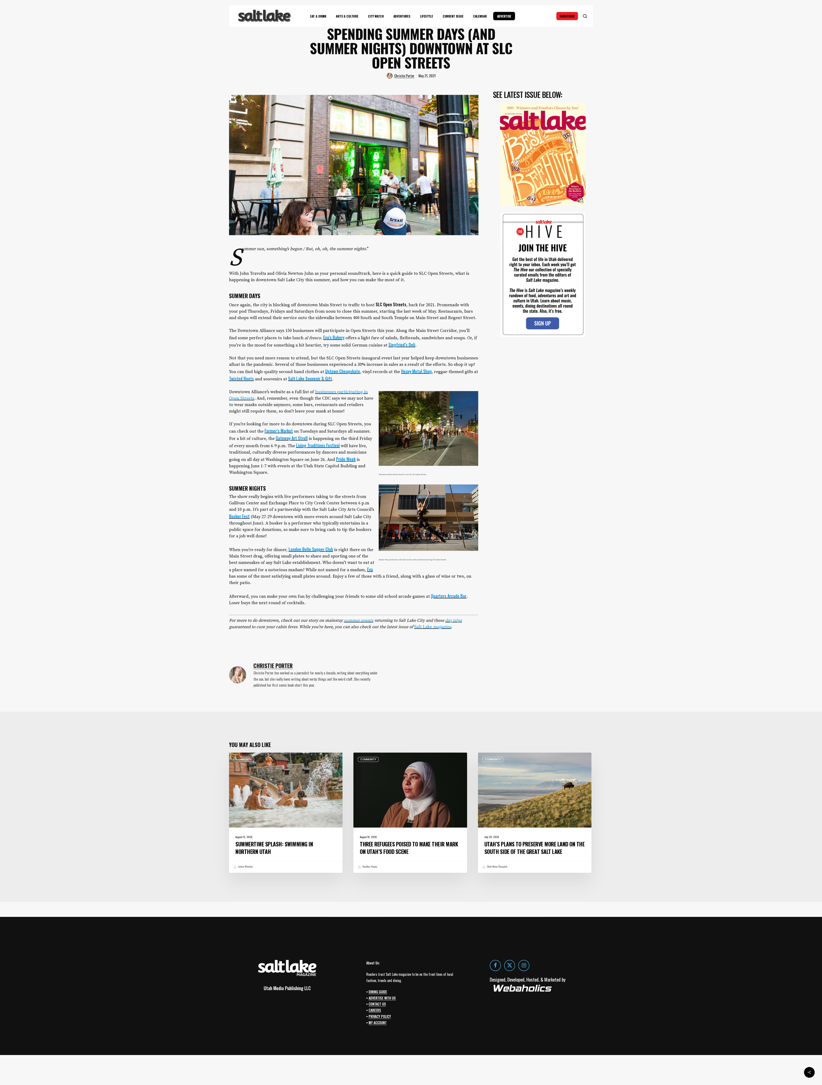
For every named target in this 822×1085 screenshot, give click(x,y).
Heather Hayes (369, 866)
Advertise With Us (382, 998)
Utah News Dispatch (496, 866)
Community (244, 759)
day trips (453, 620)
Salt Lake (423, 627)
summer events (358, 620)
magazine (442, 627)
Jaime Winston (245, 866)
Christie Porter (404, 75)
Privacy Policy (380, 1016)
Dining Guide (378, 991)
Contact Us (377, 1004)
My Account (378, 1022)
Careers (375, 1010)
